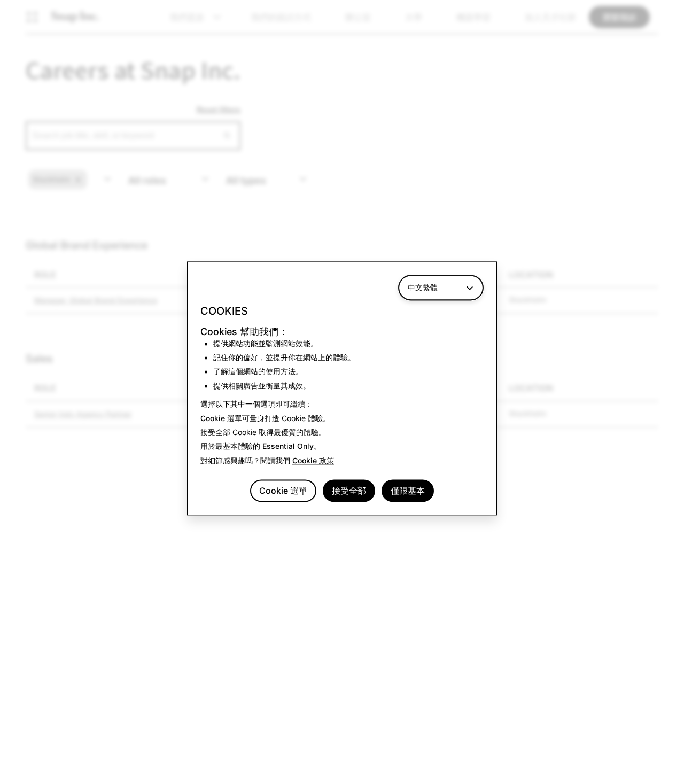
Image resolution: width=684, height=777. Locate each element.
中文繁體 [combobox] (423, 287)
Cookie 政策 (313, 460)
